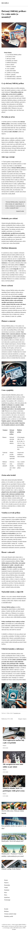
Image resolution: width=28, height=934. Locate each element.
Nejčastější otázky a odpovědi (14, 76)
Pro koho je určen (11, 56)
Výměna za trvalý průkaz (13, 72)
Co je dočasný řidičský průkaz (14, 54)
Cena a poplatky (11, 68)
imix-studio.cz (5, 3)
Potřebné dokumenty (12, 62)
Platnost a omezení (11, 66)
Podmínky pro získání (12, 60)
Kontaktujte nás (17, 713)
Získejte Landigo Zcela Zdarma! (11, 869)
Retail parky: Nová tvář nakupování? (13, 841)
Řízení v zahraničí (11, 74)
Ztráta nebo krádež (11, 70)
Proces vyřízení (10, 64)
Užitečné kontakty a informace (14, 78)
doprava (24, 718)
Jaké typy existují (11, 58)
